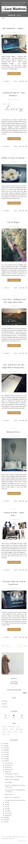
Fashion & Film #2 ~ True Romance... (14, 776)
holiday (14, 218)
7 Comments (6, 501)
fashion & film (11, 726)
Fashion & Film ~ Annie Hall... (12, 797)
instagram (22, 717)
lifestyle (12, 729)
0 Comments (6, 146)
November (8, 765)
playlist (15, 731)
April (6, 808)
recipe (3, 734)
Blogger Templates (8, 838)
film (18, 726)
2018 (4, 754)
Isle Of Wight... (14, 222)
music (14, 24)
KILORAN (4, 704)
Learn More (11, 15)
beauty (14, 577)
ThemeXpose (15, 836)
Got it (19, 15)
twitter (13, 717)
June (6, 804)
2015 (4, 761)
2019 (4, 752)
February (7, 813)
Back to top (22, 840)
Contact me (5, 706)
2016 (4, 758)
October (7, 767)
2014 (4, 817)
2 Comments (6, 420)
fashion (14, 88)
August (7, 771)
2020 (4, 750)
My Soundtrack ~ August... (14, 28)
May (6, 806)
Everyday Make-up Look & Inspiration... (15, 800)
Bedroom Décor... (14, 432)
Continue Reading (14, 73)
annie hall (14, 508)
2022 (4, 745)
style (8, 734)
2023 (4, 743)
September (8, 769)
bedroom (14, 428)
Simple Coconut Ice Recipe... (14, 158)
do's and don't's (14, 360)
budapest (14, 295)
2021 (4, 748)
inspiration (5, 729)
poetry (20, 731)
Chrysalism (4, 701)
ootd (3, 731)
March (6, 811)
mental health (19, 729)
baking (14, 153)
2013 (4, 819)
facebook (6, 717)
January (7, 815)
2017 (4, 756)
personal (9, 731)
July (6, 802)
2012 (4, 821)
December (8, 763)
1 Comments (6, 81)
